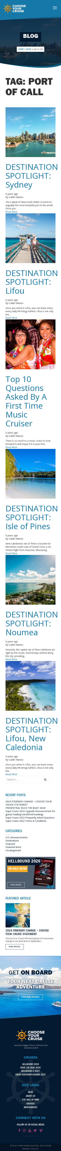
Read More (11, 211)
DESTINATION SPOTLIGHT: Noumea (32, 623)
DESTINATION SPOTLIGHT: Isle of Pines (32, 517)
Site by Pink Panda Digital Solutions (30, 1145)
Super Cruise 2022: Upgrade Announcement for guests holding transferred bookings (30, 813)
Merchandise (30, 1107)
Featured (10, 843)
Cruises (30, 1104)
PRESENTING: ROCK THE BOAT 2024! (25, 807)
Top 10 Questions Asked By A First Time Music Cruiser (26, 401)
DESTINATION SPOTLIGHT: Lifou (32, 281)
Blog (30, 1092)
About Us (30, 1096)
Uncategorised (13, 850)
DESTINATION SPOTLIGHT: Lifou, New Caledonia (32, 734)
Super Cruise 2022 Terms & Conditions (26, 820)
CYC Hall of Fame (30, 1100)
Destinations (12, 840)
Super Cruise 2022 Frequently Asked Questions (30, 817)
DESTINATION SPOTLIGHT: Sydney (32, 175)
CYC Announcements (17, 837)
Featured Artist (13, 847)
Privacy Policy (30, 1149)
